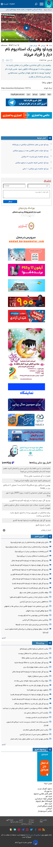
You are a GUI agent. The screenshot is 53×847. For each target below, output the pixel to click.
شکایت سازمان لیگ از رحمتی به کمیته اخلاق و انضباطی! (29, 597)
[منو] (41, 4)
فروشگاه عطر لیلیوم (44, 801)
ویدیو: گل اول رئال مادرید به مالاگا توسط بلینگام (31, 704)
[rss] (43, 830)
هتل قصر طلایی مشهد (43, 794)
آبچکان (49, 808)
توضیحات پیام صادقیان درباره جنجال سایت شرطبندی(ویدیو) (27, 547)
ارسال (10, 202)
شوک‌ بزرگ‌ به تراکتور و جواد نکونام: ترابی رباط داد (31, 681)
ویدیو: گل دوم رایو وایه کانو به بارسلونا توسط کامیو (30, 570)
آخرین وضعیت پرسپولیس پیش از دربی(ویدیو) (31, 551)
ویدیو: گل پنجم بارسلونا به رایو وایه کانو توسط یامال (29, 561)
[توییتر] (31, 830)
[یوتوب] (39, 830)
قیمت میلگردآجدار (44, 806)
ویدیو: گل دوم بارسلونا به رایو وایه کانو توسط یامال (30, 579)
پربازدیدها (40, 643)
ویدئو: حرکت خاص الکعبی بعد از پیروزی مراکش (30, 151)
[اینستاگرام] (26, 830)
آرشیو (4, 638)
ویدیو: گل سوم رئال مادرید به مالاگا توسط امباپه (31, 663)
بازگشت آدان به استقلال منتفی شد (36, 713)
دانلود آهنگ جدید (44, 789)
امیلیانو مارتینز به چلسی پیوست (37, 717)
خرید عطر (48, 803)
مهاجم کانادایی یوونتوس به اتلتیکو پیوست (33, 615)
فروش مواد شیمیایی (43, 798)
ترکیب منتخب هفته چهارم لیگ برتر (35, 667)
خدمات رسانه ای (26, 824)
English (12, 4)
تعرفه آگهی (9, 820)
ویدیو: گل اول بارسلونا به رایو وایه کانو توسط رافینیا (30, 583)
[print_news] (3, 60)
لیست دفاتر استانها (16, 822)
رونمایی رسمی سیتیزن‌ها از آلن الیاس (35, 620)
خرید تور (48, 796)
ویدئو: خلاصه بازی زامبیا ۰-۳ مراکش (34, 157)
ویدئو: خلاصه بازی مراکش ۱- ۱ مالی (35, 169)
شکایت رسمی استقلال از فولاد (38, 676)
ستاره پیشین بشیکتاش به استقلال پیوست (33, 653)
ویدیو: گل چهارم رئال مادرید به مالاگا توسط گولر (31, 685)
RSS (41, 822)
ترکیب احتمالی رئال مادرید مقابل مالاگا (35, 658)
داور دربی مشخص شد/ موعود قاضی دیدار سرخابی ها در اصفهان (26, 606)
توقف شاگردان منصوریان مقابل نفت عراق (34, 593)
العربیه (6, 4)
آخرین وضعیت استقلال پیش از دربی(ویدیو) (32, 556)
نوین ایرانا (48, 783)
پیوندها (31, 822)
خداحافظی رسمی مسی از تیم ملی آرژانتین (34, 602)
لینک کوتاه (48, 88)
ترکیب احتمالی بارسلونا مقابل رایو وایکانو (34, 649)
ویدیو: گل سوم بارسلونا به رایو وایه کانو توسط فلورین (29, 574)
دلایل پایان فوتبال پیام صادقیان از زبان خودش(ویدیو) (29, 542)
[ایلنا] (49, 4)
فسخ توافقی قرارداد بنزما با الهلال (37, 611)
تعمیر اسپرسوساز (45, 811)
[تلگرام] (22, 830)
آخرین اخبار (39, 536)
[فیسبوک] (35, 830)
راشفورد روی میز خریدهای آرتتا (37, 690)
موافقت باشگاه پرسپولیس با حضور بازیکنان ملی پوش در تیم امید (25, 708)
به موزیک (48, 791)
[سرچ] (36, 4)
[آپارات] (18, 830)
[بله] (14, 830)
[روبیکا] (10, 830)
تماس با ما (43, 820)
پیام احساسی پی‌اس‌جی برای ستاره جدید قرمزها (32, 625)
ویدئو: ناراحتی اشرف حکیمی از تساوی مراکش (31, 163)
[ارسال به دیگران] (11, 60)
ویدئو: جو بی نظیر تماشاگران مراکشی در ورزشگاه (30, 144)
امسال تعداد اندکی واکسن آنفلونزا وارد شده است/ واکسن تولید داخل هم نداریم (23, 11)
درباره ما (31, 820)
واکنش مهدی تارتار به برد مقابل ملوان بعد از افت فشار (29, 739)
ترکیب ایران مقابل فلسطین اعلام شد (35, 730)
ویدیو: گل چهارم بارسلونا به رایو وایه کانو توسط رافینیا (29, 565)
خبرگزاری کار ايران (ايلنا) (33, 835)
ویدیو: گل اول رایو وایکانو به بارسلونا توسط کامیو (31, 588)
